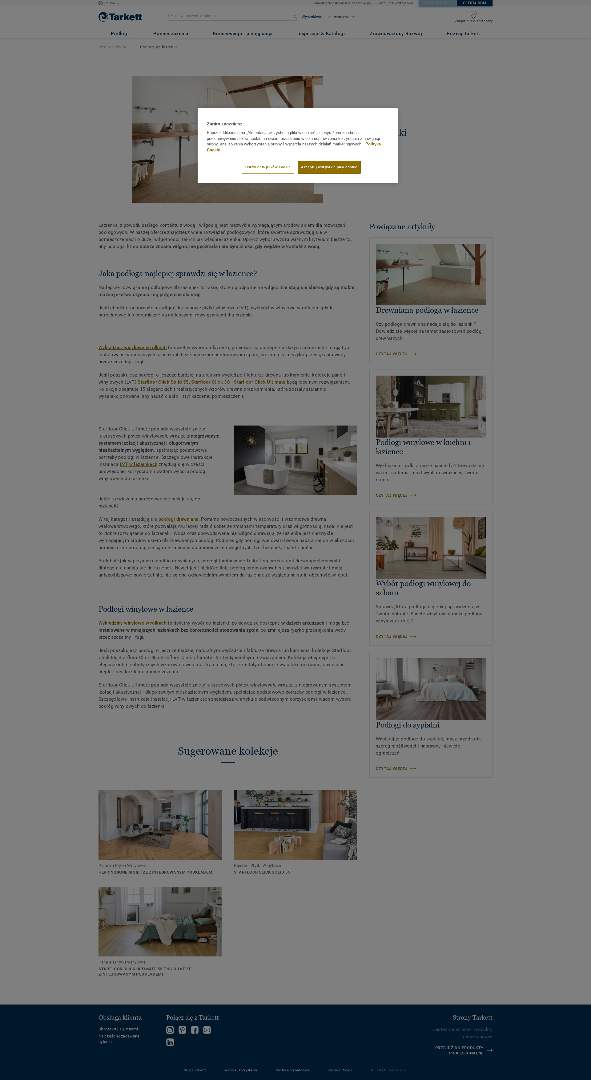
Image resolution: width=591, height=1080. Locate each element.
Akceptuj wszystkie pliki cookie (329, 167)
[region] (298, 145)
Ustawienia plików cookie (268, 167)
